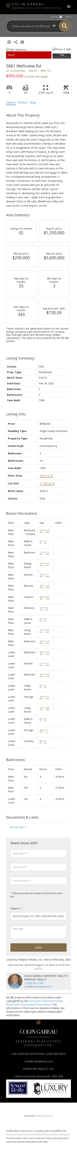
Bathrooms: (16, 759)
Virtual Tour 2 (18, 827)
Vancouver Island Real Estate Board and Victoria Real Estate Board (34, 1002)
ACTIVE (54, 17)
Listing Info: (16, 414)
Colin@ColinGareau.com (38, 986)
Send (38, 947)
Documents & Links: (22, 817)
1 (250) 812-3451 (34, 983)
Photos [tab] (23, 102)
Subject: (15, 908)
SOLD (68, 17)
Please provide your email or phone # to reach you (36, 895)
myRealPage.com (44, 1115)
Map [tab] (33, 102)
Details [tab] (11, 102)
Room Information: (22, 513)
